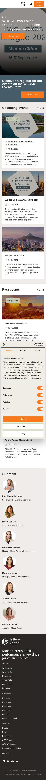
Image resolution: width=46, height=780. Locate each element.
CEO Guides (7, 740)
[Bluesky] (8, 761)
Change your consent (12, 774)
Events (5, 728)
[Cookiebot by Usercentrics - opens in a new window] (33, 344)
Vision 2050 (7, 680)
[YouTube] (12, 761)
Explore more (13, 36)
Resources (6, 736)
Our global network (9, 718)
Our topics (6, 710)
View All (40, 108)
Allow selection (23, 426)
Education (6, 688)
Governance (7, 684)
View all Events (32, 95)
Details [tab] (23, 350)
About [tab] (37, 350)
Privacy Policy (26, 774)
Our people (6, 698)
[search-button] (31, 4)
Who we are (7, 668)
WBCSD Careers (9, 744)
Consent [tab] (8, 350)
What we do (7, 672)
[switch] (40, 395)
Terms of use (36, 774)
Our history (6, 702)
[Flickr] (17, 761)
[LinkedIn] (3, 761)
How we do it (7, 676)
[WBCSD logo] (23, 3)
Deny (23, 434)
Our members (7, 714)
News (4, 732)
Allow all (23, 419)
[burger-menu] (3, 3)
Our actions (6, 706)
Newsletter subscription (11, 748)
